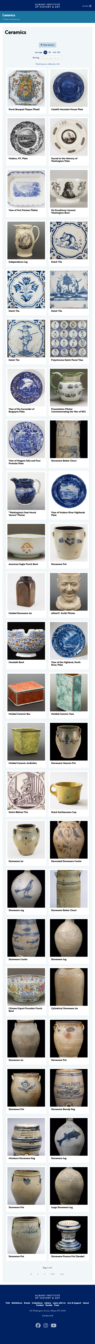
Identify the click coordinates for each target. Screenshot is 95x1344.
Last (62, 1274)
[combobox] (51, 58)
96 (49, 52)
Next (53, 1274)
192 (58, 52)
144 (54, 52)
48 (45, 52)
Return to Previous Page (12, 19)
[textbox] (51, 58)
